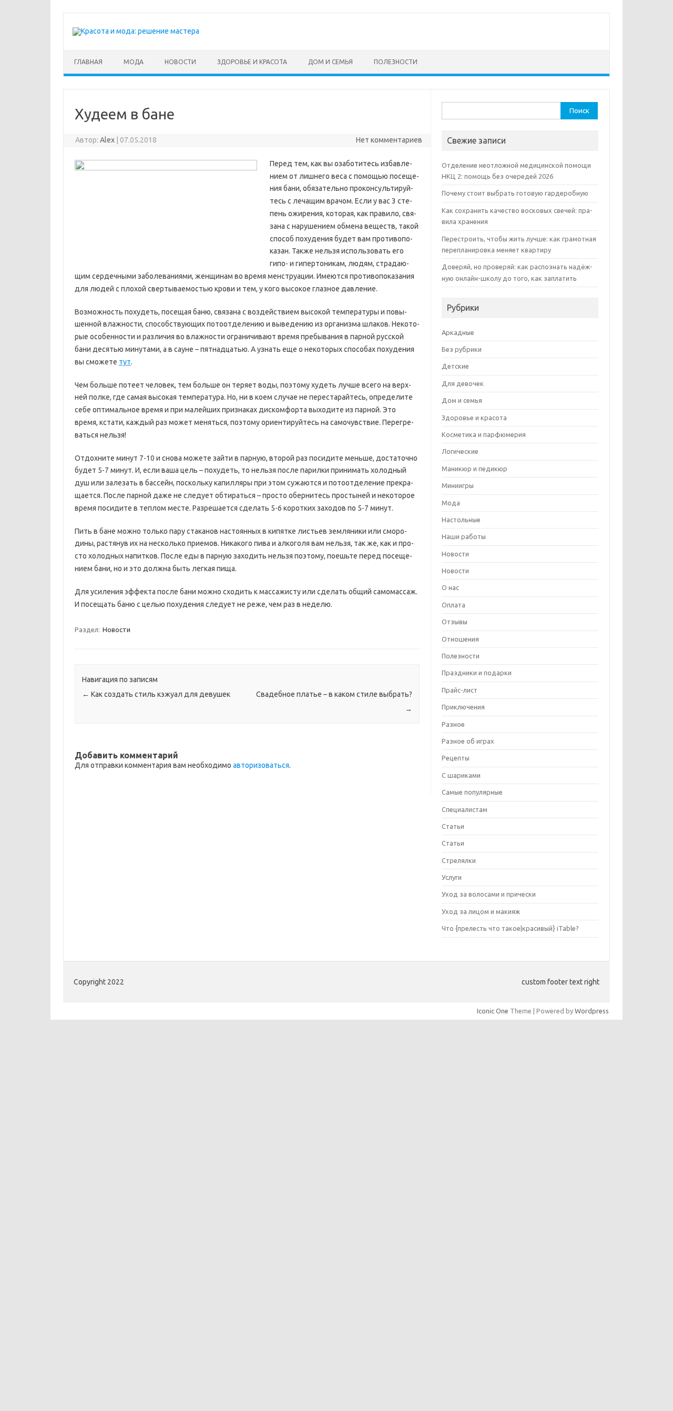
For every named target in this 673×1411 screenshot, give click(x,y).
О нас (450, 587)
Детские (455, 366)
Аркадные (458, 332)
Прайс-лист (459, 690)
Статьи (453, 826)
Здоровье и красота (252, 61)
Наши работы (464, 536)
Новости (180, 61)
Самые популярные (472, 792)
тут (125, 362)
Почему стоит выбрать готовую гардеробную (515, 193)
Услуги (452, 877)
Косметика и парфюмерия (484, 434)
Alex (107, 140)
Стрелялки (459, 860)
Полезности (395, 61)
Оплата (453, 604)
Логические (460, 451)
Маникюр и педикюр (474, 468)
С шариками (461, 775)
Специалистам (464, 809)
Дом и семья (330, 61)
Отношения (460, 639)
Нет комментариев (389, 140)
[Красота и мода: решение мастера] (136, 31)
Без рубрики (462, 349)
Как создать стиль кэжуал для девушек (156, 694)
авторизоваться (261, 765)
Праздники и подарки (477, 672)
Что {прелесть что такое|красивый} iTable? (510, 928)
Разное (453, 724)
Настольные (461, 519)
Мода (134, 61)
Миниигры (458, 485)
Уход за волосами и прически (489, 894)
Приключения (463, 706)
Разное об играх (468, 741)
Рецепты (456, 758)
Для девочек (463, 383)
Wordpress (592, 1010)
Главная (88, 61)
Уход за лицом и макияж (481, 911)
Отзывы (454, 621)
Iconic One (492, 1010)
